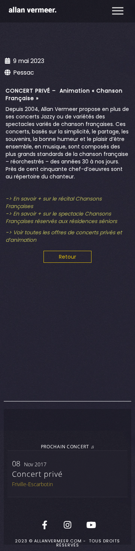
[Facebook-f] (44, 524)
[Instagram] (67, 524)
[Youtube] (90, 524)
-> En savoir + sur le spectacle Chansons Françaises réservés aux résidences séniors (61, 217)
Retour (67, 257)
